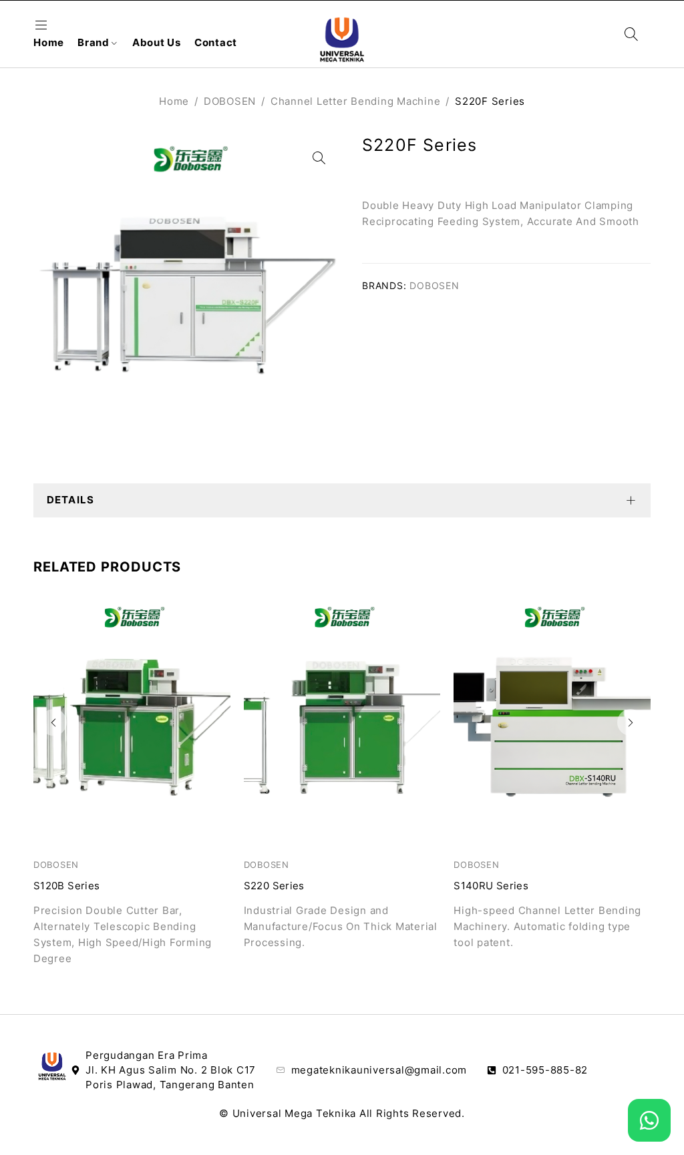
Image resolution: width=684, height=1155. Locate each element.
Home (174, 101)
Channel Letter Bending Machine (356, 101)
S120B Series (66, 885)
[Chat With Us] (649, 1120)
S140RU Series (491, 885)
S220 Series (274, 885)
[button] (53, 722)
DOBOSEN (230, 101)
